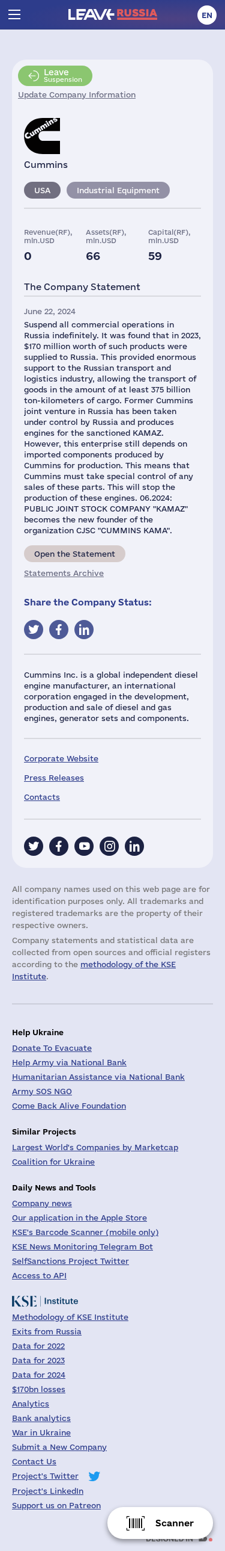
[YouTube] (84, 846)
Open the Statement (74, 554)
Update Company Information (77, 94)
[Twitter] (33, 846)
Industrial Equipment (118, 190)
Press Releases (54, 777)
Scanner (174, 1523)
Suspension (63, 75)
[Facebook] (58, 846)
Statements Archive (64, 573)
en (207, 15)
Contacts (42, 797)
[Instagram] (109, 846)
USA (42, 190)
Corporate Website (61, 758)
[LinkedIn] (134, 846)
